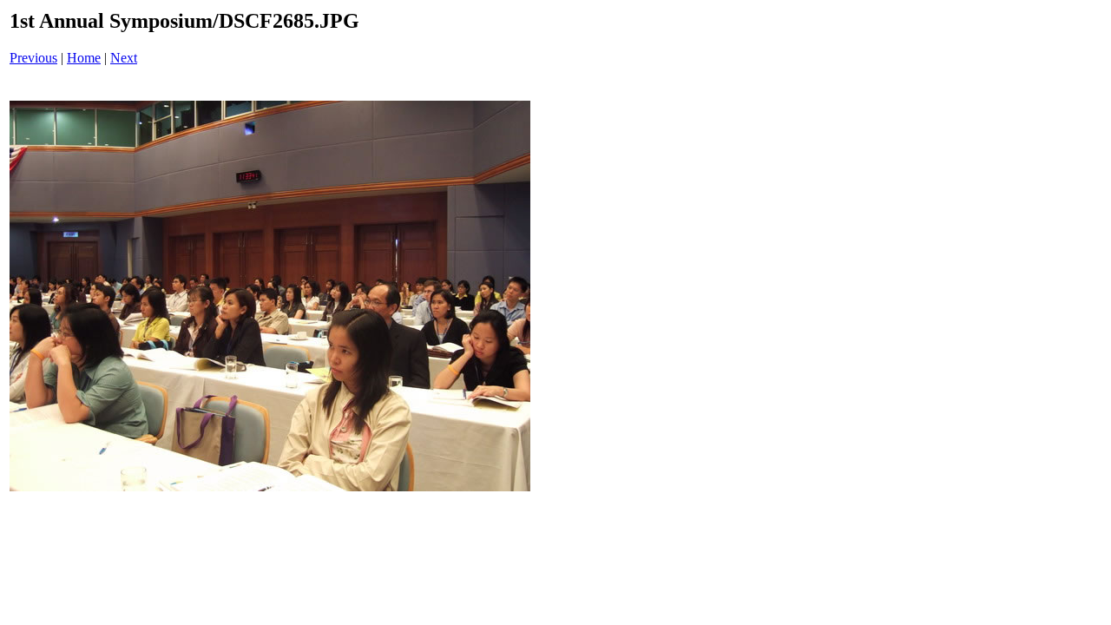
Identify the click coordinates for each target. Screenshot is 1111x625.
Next (123, 57)
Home (84, 57)
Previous (33, 57)
